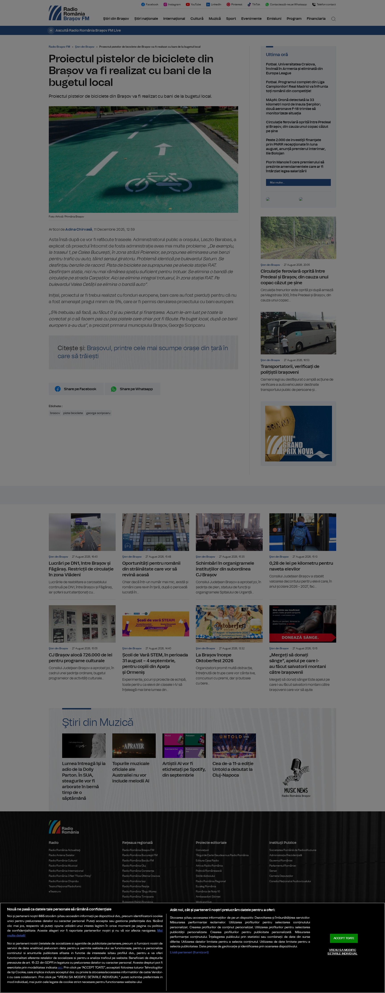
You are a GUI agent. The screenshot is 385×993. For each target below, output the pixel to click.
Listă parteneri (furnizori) (189, 952)
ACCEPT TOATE (344, 938)
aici (60, 967)
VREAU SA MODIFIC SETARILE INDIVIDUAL (342, 952)
